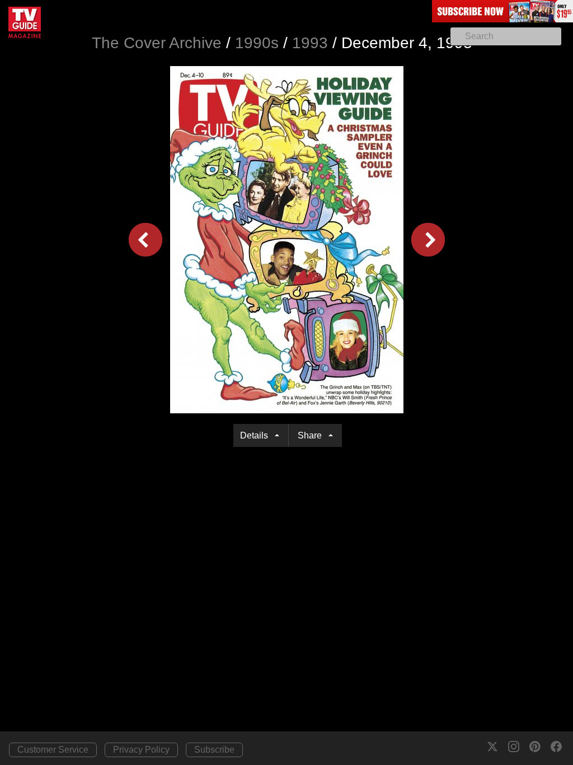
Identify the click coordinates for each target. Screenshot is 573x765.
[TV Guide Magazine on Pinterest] (535, 746)
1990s (257, 43)
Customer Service (52, 749)
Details (256, 435)
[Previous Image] (145, 239)
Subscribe (214, 749)
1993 (310, 43)
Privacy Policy (141, 749)
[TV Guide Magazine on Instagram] (513, 746)
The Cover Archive (157, 43)
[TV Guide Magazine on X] (492, 746)
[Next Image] (428, 239)
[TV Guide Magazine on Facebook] (556, 746)
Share (312, 435)
